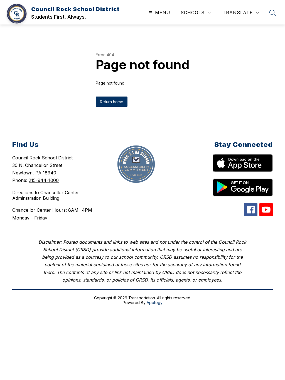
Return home (111, 101)
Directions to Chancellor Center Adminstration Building (45, 195)
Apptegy (155, 302)
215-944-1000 (44, 180)
